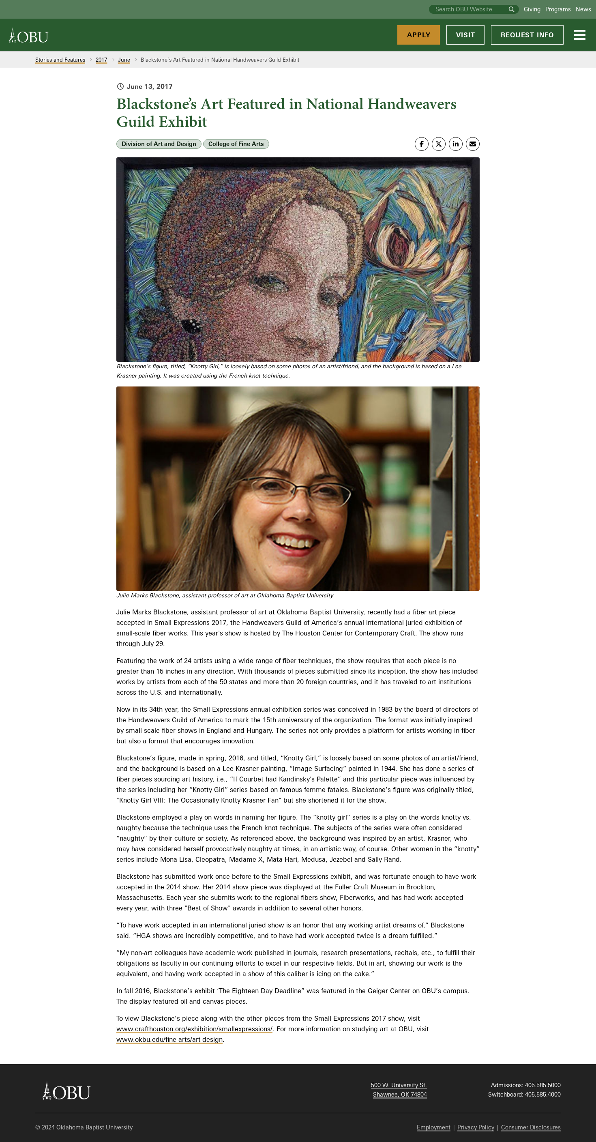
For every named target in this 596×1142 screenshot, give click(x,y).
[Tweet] (439, 144)
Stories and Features (60, 59)
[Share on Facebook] (422, 144)
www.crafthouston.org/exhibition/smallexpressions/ (194, 1029)
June (124, 59)
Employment (433, 1127)
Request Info (527, 35)
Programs (558, 9)
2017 (101, 59)
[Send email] (473, 144)
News (583, 9)
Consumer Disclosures (531, 1127)
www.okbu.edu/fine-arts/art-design (169, 1039)
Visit (465, 35)
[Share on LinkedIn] (456, 144)
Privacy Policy (475, 1127)
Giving (532, 9)
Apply (418, 35)
